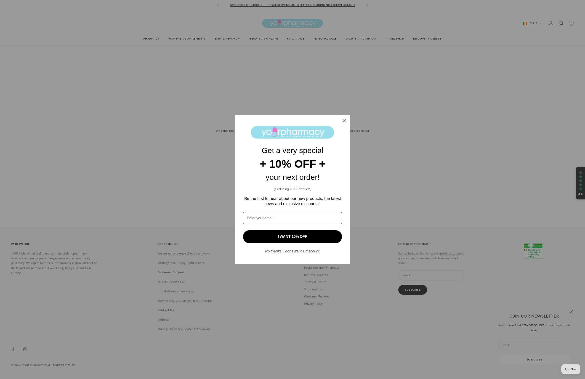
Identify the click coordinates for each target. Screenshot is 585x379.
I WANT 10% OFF (292, 237)
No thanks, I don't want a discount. (292, 251)
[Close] (344, 120)
